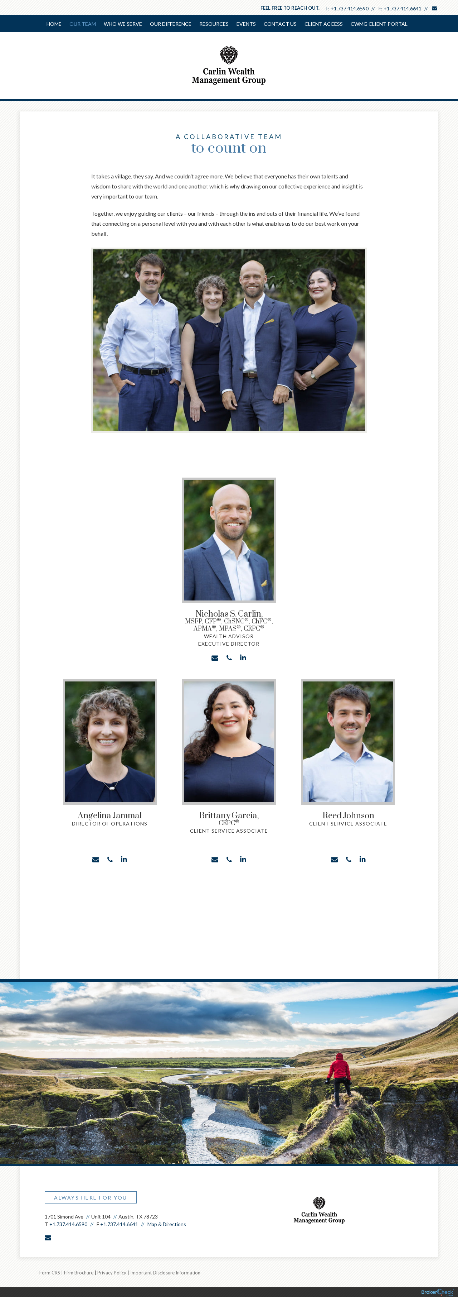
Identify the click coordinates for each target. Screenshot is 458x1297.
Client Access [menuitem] (323, 24)
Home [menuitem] (54, 24)
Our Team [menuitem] (82, 24)
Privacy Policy (111, 1273)
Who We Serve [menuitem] (123, 24)
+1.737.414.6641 (403, 8)
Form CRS (49, 1273)
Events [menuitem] (246, 24)
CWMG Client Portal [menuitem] (379, 24)
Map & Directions (166, 1224)
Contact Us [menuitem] (280, 24)
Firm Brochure (78, 1273)
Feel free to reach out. (290, 8)
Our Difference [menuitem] (170, 24)
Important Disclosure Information (165, 1273)
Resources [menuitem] (214, 24)
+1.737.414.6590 (350, 8)
